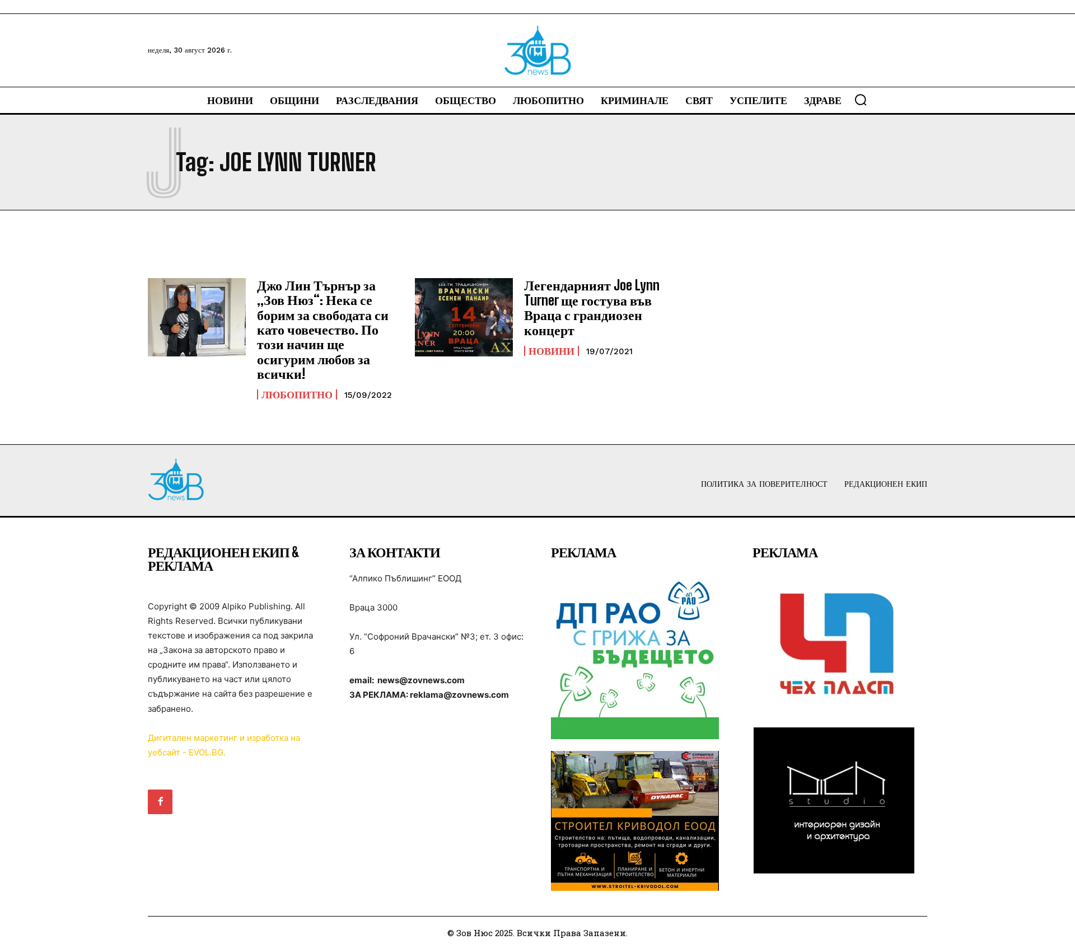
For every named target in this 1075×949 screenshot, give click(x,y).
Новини (551, 351)
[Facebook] (160, 802)
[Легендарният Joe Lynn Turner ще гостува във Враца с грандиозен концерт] (464, 317)
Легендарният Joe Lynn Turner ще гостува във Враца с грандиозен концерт (592, 307)
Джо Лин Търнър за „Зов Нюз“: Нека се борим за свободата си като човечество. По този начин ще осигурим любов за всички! (323, 329)
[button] (860, 99)
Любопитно (297, 394)
